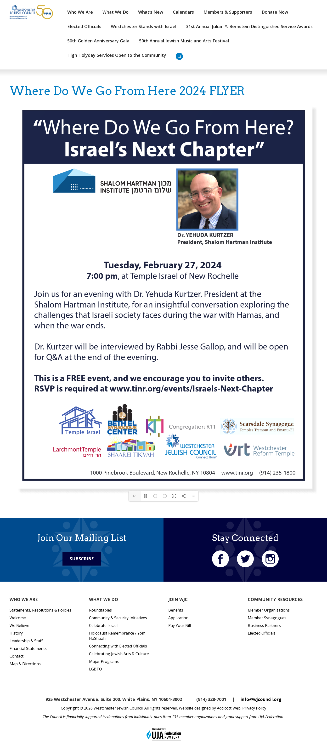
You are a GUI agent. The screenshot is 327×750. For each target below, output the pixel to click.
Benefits (175, 610)
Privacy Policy (254, 708)
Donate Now (275, 12)
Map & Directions (25, 663)
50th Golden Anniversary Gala (98, 41)
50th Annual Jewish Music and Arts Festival (184, 41)
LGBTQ (95, 669)
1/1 (135, 496)
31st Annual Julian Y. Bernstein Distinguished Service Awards (249, 26)
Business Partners (264, 625)
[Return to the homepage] (31, 12)
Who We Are (80, 12)
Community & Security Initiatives (118, 617)
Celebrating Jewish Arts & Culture (119, 653)
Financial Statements (28, 648)
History (16, 633)
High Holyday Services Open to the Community (116, 55)
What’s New (150, 12)
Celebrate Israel (103, 625)
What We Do (115, 12)
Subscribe (82, 558)
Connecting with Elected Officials (118, 646)
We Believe (19, 625)
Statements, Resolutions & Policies (40, 610)
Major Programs (104, 661)
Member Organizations (269, 610)
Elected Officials (84, 26)
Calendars (183, 12)
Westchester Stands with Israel (143, 26)
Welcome (18, 617)
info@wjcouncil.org (261, 699)
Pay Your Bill (179, 625)
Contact (16, 656)
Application (178, 617)
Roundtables (100, 610)
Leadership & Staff (26, 640)
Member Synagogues (267, 617)
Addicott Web (229, 708)
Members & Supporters (227, 12)
